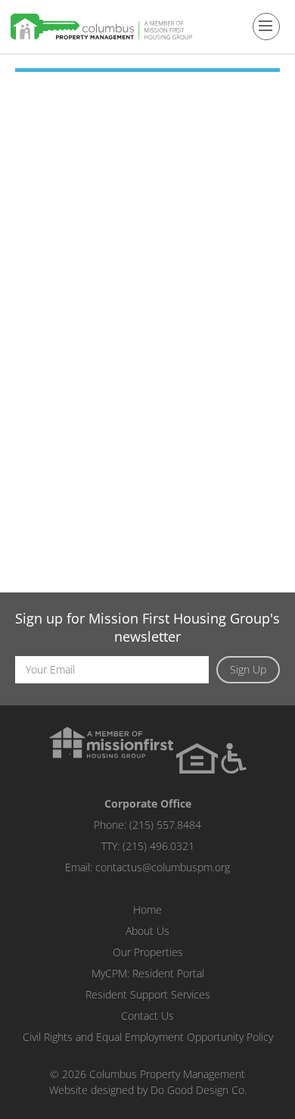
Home (147, 909)
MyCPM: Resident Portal (148, 973)
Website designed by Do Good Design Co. (148, 1090)
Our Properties (148, 952)
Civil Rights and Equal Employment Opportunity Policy (148, 1037)
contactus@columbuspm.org (162, 867)
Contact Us (147, 1015)
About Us (147, 931)
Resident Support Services (147, 994)
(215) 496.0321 (158, 846)
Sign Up (248, 669)
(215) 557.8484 (165, 824)
